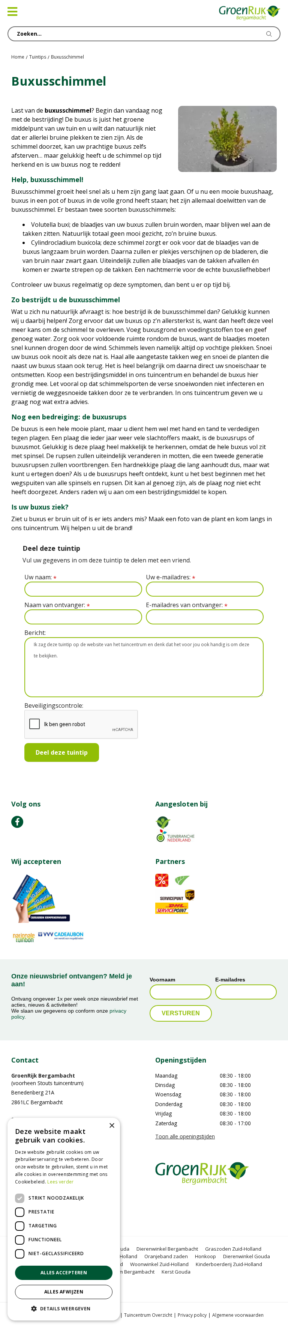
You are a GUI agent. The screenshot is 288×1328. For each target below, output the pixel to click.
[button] (63, 1308)
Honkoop (205, 1256)
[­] (17, 822)
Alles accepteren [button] (63, 1272)
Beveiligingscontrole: (53, 705)
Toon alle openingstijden (185, 1136)
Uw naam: (40, 577)
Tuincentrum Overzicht (148, 1315)
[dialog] (64, 1219)
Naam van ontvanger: (57, 605)
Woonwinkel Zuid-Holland (159, 1264)
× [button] (111, 1126)
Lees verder (60, 1182)
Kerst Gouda (176, 1271)
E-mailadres (230, 980)
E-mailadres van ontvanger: (187, 605)
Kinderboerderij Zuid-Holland (229, 1264)
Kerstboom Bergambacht (126, 1271)
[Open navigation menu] (12, 11)
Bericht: (35, 633)
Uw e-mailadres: (170, 577)
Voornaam (162, 980)
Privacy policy (192, 1315)
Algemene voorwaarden (238, 1315)
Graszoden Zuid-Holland (233, 1248)
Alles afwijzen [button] (64, 1292)
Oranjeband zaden (166, 1256)
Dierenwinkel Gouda (246, 1256)
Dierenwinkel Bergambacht (167, 1248)
